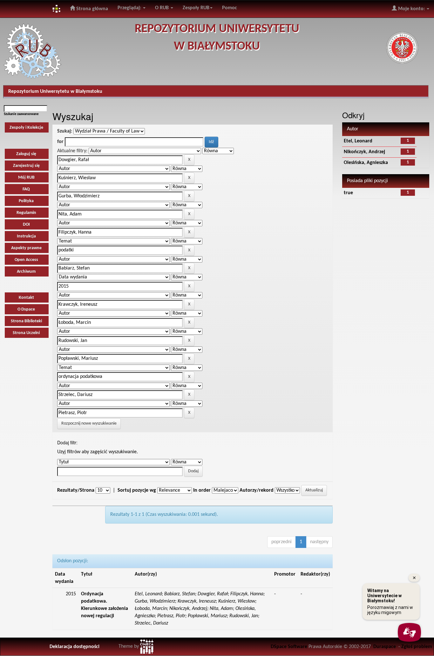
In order (202, 490)
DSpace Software (289, 646)
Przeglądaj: (130, 7)
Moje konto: (411, 8)
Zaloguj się (26, 154)
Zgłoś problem (416, 646)
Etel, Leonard (358, 141)
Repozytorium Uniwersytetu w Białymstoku (55, 91)
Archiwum (26, 272)
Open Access (26, 260)
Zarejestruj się (26, 166)
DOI (26, 224)
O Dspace (26, 309)
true (348, 192)
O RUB (162, 7)
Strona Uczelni (26, 333)
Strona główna (91, 8)
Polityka (26, 201)
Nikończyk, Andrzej (364, 151)
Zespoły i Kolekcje (26, 128)
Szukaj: (64, 131)
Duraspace (384, 646)
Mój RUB (26, 177)
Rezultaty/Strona (75, 490)
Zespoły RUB (196, 7)
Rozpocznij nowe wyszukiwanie (89, 423)
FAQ (26, 189)
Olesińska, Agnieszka (366, 162)
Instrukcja (26, 236)
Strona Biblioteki (26, 321)
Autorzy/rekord (257, 490)
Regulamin (26, 213)
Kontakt (26, 298)
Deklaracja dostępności (74, 646)
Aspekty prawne (26, 248)
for (60, 141)
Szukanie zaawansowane (21, 114)
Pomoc (229, 7)
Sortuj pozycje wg (137, 490)
